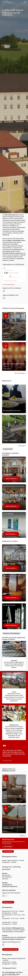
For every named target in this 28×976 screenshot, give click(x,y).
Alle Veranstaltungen (20, 373)
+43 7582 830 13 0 (7, 884)
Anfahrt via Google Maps (9, 890)
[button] (14, 326)
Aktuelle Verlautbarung (9, 284)
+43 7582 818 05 (21, 937)
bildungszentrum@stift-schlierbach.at (13, 939)
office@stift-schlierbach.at (9, 886)
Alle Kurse (23, 835)
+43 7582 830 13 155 (8, 937)
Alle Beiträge (22, 446)
